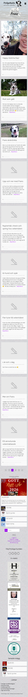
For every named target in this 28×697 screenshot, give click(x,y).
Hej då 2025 (5, 497)
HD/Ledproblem (21, 199)
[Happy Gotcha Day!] (14, 38)
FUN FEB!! (8, 507)
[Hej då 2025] (14, 487)
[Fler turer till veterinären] (14, 306)
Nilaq (11, 119)
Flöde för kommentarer (14, 541)
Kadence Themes (20, 693)
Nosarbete (12, 201)
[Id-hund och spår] (14, 261)
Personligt (16, 74)
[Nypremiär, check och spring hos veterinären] (14, 214)
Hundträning (5, 119)
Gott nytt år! (9, 518)
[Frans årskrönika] (14, 130)
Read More (12, 112)
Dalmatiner (5, 74)
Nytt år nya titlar (10, 513)
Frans (8, 74)
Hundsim (4, 248)
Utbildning (18, 119)
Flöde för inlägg (14, 539)
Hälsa (20, 117)
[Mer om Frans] (14, 385)
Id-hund (8, 119)
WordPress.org (14, 542)
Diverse (15, 117)
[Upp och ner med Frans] (14, 169)
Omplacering (12, 74)
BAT (4, 414)
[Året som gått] (14, 87)
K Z (4, 60)
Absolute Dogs (5, 685)
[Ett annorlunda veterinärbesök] (14, 429)
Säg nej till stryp (5, 690)
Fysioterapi (13, 246)
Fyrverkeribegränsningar (8, 688)
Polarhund (19, 293)
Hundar (22, 117)
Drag (8, 246)
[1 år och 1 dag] (14, 350)
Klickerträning (5, 293)
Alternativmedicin (6, 117)
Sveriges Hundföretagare (8, 684)
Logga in (14, 537)
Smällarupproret (5, 687)
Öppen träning (10, 523)
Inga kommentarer (17, 60)
